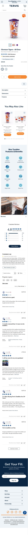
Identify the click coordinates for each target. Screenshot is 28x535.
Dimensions (5, 93)
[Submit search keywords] (24, 10)
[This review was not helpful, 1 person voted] (24, 346)
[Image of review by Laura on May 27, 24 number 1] (5, 363)
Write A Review (14, 246)
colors (8, 280)
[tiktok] (8, 512)
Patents (20, 520)
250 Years (14, 2)
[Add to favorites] (11, 112)
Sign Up (14, 480)
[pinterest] (20, 512)
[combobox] (20, 286)
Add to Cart (17, 77)
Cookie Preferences (18, 521)
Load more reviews (14, 448)
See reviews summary (9, 56)
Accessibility (8, 521)
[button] (2, 1)
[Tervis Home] (14, 6)
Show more (5, 283)
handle (15, 280)
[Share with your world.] (24, 84)
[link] (10, 45)
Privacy (7, 520)
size (4, 280)
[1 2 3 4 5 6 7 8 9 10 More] (4, 77)
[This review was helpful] (21, 346)
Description (5, 90)
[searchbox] (14, 10)
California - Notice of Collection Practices (14, 473)
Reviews (3, 216)
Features (4, 97)
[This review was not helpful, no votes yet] (24, 312)
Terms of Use (14, 520)
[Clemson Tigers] (24, 15)
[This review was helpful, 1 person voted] (21, 385)
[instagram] (12, 512)
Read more (16, 335)
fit (11, 280)
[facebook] (16, 512)
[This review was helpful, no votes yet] (21, 312)
